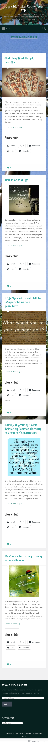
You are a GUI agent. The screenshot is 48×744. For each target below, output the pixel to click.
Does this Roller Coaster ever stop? (24, 8)
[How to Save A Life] (24, 200)
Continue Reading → (13, 127)
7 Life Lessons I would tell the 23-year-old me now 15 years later (23, 302)
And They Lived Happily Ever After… (19, 60)
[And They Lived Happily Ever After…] (24, 82)
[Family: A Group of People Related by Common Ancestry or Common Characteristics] (24, 457)
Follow (7, 704)
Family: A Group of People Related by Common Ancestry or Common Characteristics (23, 429)
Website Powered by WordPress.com (23, 733)
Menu (8, 28)
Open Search (43, 28)
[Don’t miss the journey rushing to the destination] (24, 581)
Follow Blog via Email (14, 684)
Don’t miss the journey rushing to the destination (23, 558)
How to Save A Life (16, 180)
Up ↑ (24, 736)
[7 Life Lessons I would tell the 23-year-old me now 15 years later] (24, 328)
